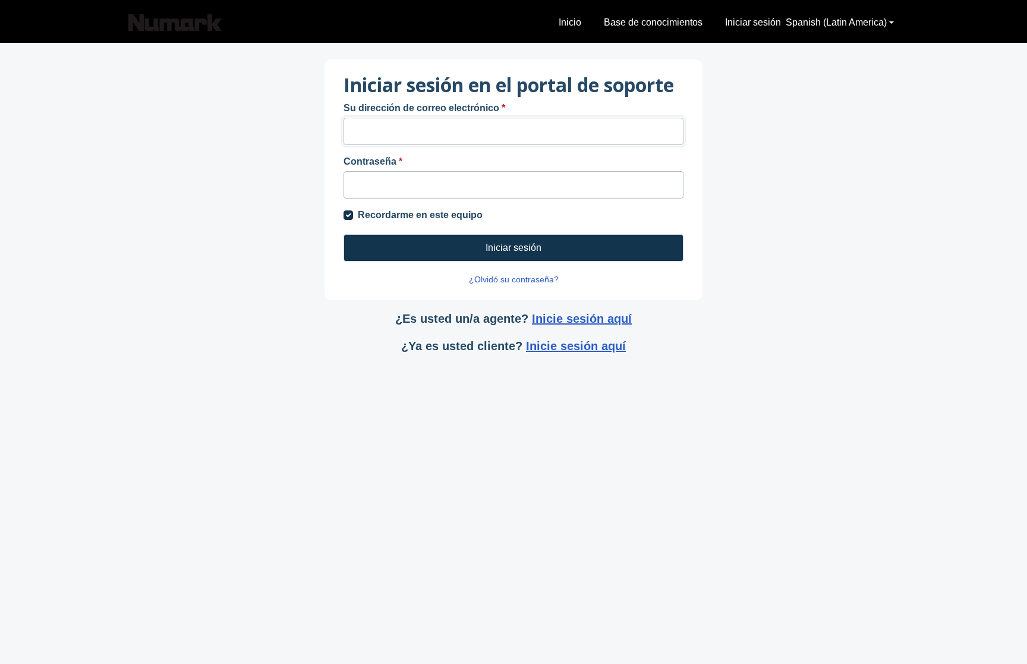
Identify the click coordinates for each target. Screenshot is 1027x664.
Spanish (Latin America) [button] (836, 22)
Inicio (570, 22)
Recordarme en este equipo (420, 215)
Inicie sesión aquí (582, 318)
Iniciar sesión (753, 22)
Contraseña (373, 161)
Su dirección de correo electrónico (424, 108)
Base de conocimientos (653, 22)
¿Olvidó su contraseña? (514, 279)
